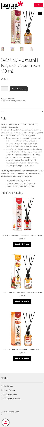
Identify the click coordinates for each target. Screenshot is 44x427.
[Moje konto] (5, 422)
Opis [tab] (2, 111)
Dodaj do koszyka (18, 89)
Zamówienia (8, 386)
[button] (40, 13)
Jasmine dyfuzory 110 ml (16, 101)
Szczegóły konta (10, 390)
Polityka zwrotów (10, 394)
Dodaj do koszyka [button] (22, 244)
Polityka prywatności (12, 398)
